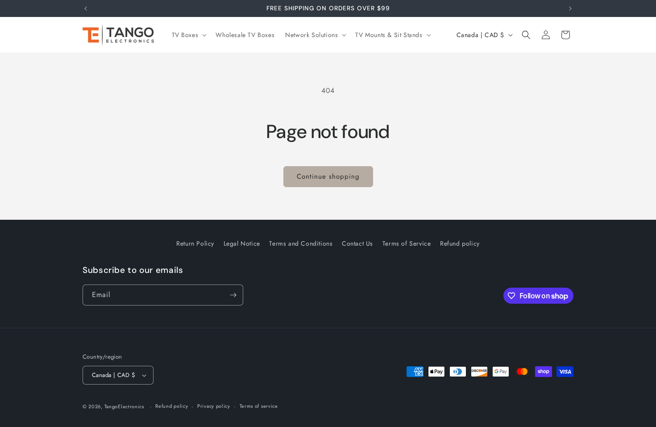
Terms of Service (406, 243)
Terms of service (259, 406)
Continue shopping (328, 176)
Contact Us (357, 243)
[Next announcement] (570, 8)
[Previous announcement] (85, 8)
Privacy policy (213, 406)
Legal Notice (242, 243)
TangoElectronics (124, 406)
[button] (188, 34)
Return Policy (195, 243)
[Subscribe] (233, 295)
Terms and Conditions (300, 243)
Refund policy (460, 243)
